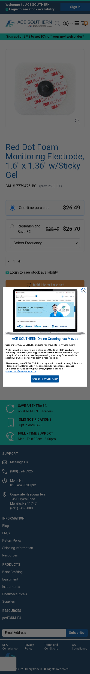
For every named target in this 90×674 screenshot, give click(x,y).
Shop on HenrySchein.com (45, 379)
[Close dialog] (83, 290)
